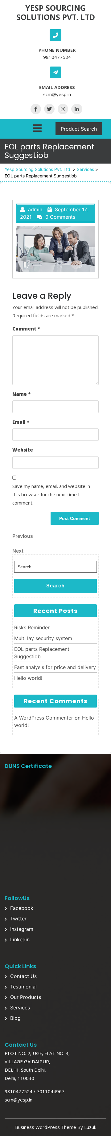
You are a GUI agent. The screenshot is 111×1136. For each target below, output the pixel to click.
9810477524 (57, 57)
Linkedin (20, 939)
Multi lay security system (43, 638)
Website (22, 450)
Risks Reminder (32, 627)
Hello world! (28, 678)
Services (85, 169)
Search (55, 585)
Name (21, 394)
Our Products (25, 997)
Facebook (21, 908)
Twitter (18, 918)
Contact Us (23, 976)
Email (20, 422)
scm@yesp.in (57, 94)
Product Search (79, 129)
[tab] (37, 127)
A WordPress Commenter (43, 718)
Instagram (21, 929)
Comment (26, 329)
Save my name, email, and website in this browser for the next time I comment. (51, 494)
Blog (15, 1018)
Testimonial (23, 987)
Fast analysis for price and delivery (55, 667)
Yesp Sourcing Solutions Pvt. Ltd (55, 12)
